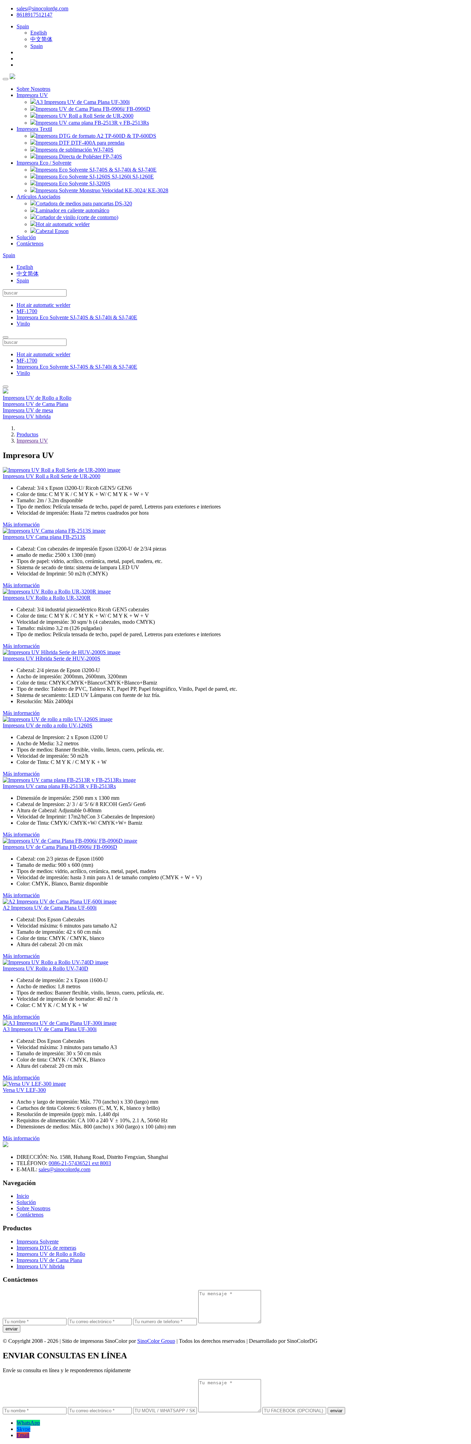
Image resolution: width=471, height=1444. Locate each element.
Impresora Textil (34, 129)
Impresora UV (32, 95)
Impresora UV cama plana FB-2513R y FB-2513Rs (92, 123)
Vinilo (23, 324)
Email (23, 1435)
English (38, 33)
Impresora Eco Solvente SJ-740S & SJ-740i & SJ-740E (96, 170)
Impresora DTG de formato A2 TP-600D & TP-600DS (96, 136)
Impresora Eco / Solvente (44, 163)
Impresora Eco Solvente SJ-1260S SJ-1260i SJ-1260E (95, 177)
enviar (12, 1328)
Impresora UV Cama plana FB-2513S (44, 537)
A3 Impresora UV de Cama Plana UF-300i (83, 102)
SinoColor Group (156, 1341)
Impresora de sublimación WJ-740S (74, 150)
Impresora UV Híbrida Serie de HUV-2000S (51, 658)
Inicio (23, 1196)
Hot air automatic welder (63, 224)
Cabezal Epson (52, 231)
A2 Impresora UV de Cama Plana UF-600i (50, 908)
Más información (21, 524)
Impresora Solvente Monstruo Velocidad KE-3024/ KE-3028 (102, 190)
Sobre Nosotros (33, 89)
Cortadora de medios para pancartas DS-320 (84, 203)
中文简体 (41, 39)
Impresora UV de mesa (28, 410)
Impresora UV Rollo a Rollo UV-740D (45, 968)
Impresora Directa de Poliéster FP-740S (79, 156)
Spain (23, 26)
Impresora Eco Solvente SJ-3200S (73, 183)
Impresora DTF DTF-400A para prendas (80, 143)
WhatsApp (28, 1423)
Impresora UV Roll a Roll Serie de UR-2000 (84, 116)
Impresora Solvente (38, 1241)
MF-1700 (27, 311)
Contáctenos (30, 243)
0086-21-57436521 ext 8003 (80, 1163)
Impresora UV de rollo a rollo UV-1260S (47, 725)
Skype (23, 1429)
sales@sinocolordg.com (42, 8)
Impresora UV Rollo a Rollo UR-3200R (47, 598)
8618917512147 (34, 15)
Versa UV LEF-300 (24, 1090)
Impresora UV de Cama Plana (35, 404)
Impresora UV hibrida (27, 416)
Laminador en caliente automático (72, 210)
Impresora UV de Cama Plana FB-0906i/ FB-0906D (93, 109)
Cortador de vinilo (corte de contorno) (77, 217)
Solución (26, 237)
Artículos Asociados (38, 197)
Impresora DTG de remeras (46, 1248)
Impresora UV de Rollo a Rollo (37, 398)
